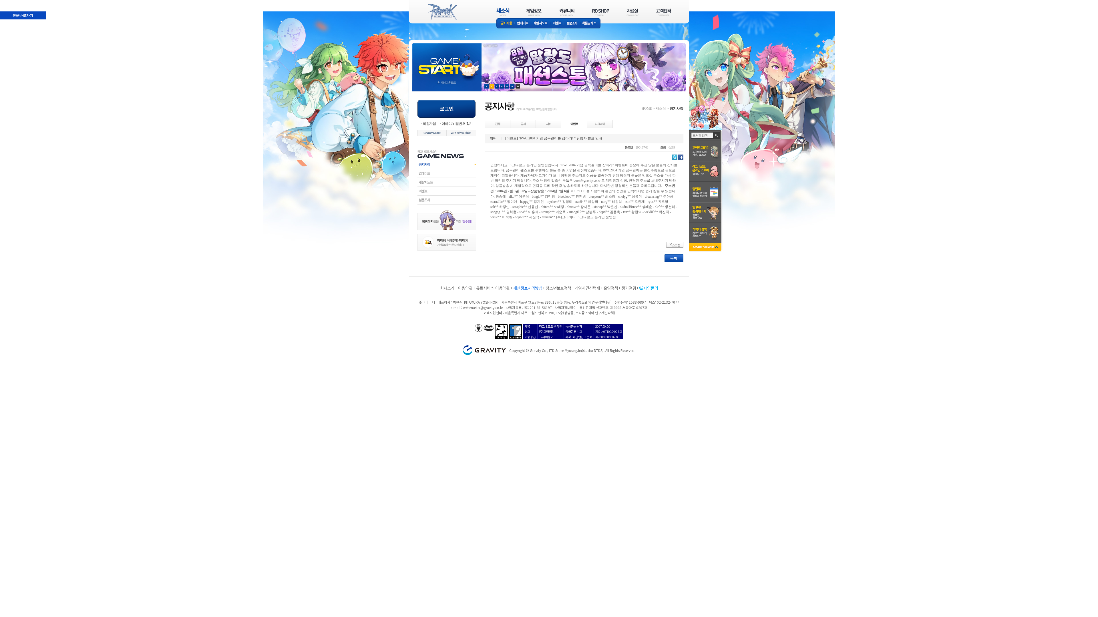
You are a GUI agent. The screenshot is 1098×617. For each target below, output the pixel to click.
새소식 (661, 109)
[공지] (523, 124)
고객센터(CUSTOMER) (663, 12)
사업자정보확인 (565, 307)
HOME (647, 109)
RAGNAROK (442, 12)
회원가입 (429, 124)
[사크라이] (600, 124)
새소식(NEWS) (503, 12)
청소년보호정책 (558, 288)
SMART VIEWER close (706, 247)
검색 (717, 135)
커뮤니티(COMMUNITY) (567, 12)
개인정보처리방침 (527, 288)
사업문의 (650, 288)
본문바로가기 (10, 3)
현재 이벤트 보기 (518, 86)
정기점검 (628, 288)
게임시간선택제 (587, 288)
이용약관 (465, 288)
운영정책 (611, 288)
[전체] (498, 124)
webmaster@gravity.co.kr (483, 307)
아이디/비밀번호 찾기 (457, 124)
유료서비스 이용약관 (493, 288)
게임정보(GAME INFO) (534, 12)
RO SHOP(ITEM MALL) (601, 12)
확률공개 (590, 23)
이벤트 (557, 23)
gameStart (447, 62)
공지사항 (505, 23)
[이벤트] (574, 124)
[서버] (549, 124)
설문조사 (572, 23)
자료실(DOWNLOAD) (632, 12)
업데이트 (523, 23)
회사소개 (447, 288)
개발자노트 (540, 23)
